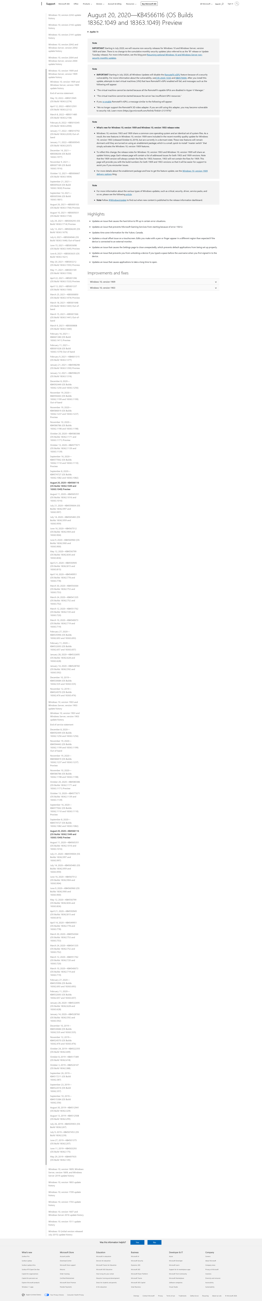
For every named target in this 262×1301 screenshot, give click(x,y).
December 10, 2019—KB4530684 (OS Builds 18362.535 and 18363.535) (63, 680)
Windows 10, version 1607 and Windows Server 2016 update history (66, 1213)
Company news (210, 1265)
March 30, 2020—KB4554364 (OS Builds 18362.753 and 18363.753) (64, 589)
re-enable (106, 101)
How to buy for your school (105, 1274)
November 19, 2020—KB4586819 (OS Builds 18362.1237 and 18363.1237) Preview (64, 412)
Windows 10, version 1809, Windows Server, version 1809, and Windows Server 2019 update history (66, 1172)
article (129, 194)
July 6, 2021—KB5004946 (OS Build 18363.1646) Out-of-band (65, 239)
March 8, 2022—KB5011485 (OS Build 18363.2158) (63, 116)
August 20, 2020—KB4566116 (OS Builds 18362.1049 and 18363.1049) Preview (64, 486)
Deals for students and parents (106, 1282)
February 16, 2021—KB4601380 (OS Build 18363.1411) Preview (60, 337)
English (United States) (33, 1295)
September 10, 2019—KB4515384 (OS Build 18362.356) (61, 1099)
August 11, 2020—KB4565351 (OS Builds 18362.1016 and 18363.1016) (64, 497)
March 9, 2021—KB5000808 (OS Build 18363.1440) (63, 327)
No (154, 1242)
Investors (208, 1274)
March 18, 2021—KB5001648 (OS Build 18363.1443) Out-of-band (64, 306)
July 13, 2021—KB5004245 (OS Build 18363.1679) (65, 230)
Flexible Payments (66, 1287)
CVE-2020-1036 (163, 77)
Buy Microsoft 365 (149, 4)
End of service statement (61, 93)
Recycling (205, 1296)
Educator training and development (108, 1278)
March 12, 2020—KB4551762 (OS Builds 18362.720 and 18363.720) (64, 612)
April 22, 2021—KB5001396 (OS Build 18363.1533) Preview (65, 280)
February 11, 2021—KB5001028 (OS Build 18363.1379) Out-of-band (62, 348)
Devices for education (103, 1261)
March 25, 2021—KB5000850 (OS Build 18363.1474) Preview (65, 296)
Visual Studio (173, 1287)
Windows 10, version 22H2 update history (64, 17)
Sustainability (209, 1287)
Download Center (66, 1261)
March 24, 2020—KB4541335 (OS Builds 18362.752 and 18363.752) (64, 600)
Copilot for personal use (30, 1278)
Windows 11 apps (27, 1287)
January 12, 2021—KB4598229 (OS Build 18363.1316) (65, 374)
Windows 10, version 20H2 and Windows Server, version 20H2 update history (63, 47)
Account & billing (114, 4)
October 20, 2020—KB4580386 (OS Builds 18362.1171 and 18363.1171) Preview (65, 436)
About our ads (216, 1296)
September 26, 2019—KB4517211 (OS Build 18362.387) (61, 1076)
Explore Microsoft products (31, 1282)
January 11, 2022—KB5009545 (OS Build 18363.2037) (65, 144)
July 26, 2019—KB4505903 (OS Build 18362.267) (65, 1125)
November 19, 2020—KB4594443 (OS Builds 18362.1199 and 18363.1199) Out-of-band (64, 397)
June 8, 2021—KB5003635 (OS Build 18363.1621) (65, 255)
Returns (62, 1269)
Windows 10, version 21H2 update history (64, 26)
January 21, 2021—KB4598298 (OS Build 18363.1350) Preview (65, 366)
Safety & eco (194, 1296)
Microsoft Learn (174, 1265)
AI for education (101, 1287)
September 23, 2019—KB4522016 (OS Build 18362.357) (61, 1087)
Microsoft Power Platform (139, 1274)
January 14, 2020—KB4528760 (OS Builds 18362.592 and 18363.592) (65, 669)
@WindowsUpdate (117, 200)
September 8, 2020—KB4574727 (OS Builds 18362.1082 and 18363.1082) (64, 474)
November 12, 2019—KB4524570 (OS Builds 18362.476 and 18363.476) (63, 692)
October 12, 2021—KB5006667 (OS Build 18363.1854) (65, 175)
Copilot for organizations (30, 1274)
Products (86, 4)
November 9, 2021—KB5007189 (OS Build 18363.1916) (60, 165)
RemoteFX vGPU (172, 74)
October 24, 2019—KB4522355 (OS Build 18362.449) (65, 1050)
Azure (171, 1256)
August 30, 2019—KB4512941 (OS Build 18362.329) (64, 1109)
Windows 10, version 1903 (102, 287)
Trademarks (182, 1296)
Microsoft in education (103, 1256)
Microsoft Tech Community (178, 1274)
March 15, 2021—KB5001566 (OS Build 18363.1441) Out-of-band (64, 317)
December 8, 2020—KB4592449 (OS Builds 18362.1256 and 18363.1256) (64, 384)
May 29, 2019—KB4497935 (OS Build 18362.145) (63, 1158)
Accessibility (209, 1282)
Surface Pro (25, 1256)
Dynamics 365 (135, 1265)
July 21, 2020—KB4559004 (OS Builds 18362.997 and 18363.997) (65, 508)
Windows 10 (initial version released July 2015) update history (65, 1233)
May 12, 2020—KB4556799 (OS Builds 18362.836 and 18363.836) (63, 554)
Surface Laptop (27, 1261)
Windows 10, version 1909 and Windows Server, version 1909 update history (63, 74)
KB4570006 (181, 77)
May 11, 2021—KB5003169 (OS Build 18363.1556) (63, 271)
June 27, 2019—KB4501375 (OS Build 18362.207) (63, 1142)
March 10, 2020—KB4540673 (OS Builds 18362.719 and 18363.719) (64, 623)
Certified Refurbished (67, 1278)
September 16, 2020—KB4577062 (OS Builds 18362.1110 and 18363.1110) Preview (64, 461)
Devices (99, 4)
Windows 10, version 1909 (102, 281)
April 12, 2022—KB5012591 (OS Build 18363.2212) (63, 108)
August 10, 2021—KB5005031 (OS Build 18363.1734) (64, 214)
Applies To (94, 31)
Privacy (160, 1296)
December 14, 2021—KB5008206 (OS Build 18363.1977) (60, 153)
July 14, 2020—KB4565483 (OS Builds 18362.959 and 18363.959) (65, 520)
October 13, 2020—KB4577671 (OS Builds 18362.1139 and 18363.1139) (65, 448)
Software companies (175, 1282)
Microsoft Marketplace (176, 1278)
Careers (208, 1256)
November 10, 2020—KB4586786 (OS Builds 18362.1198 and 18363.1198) (64, 425)
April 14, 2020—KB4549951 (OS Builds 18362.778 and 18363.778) (63, 577)
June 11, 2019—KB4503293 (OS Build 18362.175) (63, 1150)
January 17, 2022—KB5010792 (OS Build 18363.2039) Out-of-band (65, 134)
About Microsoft (210, 1261)
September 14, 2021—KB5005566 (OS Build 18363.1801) (61, 196)
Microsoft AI (135, 1256)
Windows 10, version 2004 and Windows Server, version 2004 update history (63, 60)
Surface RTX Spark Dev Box (31, 1269)
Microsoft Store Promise (68, 1282)
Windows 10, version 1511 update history (64, 1223)
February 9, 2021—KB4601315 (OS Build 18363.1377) (65, 358)
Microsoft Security (137, 1261)
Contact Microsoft (148, 1296)
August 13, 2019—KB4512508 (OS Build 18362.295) (64, 1117)
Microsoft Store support (68, 1265)
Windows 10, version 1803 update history (64, 1184)
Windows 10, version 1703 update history (64, 1203)
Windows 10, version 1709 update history (64, 1194)
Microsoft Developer (176, 1261)
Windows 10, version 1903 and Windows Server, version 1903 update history (63, 705)
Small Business (136, 1287)
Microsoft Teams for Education (106, 1265)
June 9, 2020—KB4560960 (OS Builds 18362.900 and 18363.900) (65, 543)
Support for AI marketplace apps (179, 1269)
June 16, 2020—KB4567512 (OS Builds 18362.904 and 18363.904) (63, 531)
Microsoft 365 (64, 4)
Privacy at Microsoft (211, 1269)
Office (76, 4)
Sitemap (136, 1296)
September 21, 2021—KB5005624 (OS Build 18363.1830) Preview (61, 184)
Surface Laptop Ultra (28, 1265)
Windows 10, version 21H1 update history (64, 36)
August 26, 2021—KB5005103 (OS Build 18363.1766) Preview (65, 206)
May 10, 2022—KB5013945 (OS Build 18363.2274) (63, 100)
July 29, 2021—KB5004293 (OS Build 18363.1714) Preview (65, 222)
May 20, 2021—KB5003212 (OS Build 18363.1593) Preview (65, 263)
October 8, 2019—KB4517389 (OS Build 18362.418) (64, 1058)
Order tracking (64, 1274)
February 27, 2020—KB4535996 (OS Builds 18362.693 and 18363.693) (63, 634)
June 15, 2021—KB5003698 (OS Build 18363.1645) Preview (65, 247)
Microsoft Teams (136, 1278)
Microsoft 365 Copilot (138, 1282)
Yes (137, 1242)
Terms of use (170, 1296)
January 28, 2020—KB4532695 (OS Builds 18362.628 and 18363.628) (65, 657)
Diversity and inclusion (212, 1278)
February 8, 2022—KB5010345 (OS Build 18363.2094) (65, 124)
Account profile (65, 1256)
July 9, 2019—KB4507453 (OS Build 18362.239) (64, 1134)
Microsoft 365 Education (104, 1269)
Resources (130, 4)
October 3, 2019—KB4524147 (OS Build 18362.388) (64, 1066)
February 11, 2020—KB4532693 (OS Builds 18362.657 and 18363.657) (63, 646)
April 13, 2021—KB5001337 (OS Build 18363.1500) (63, 288)
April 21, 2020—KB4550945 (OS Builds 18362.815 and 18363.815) (63, 566)
